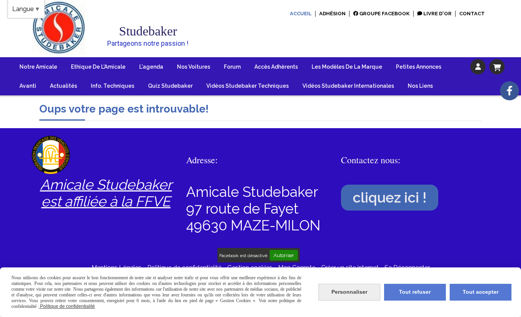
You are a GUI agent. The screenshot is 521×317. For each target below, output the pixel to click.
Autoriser (283, 255)
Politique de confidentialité (67, 306)
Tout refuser (415, 292)
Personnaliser (349, 292)
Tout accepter (480, 292)
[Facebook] (509, 90)
